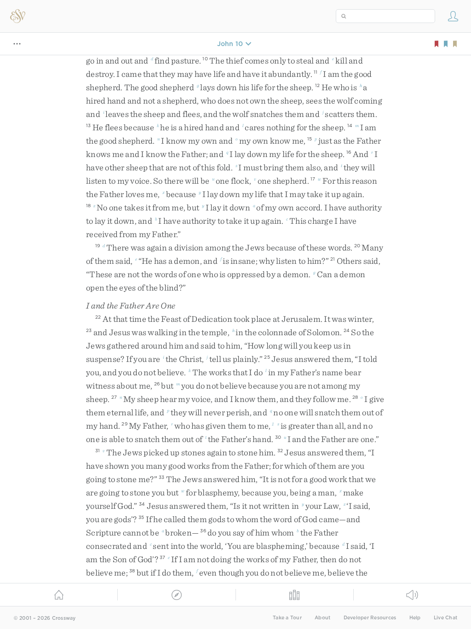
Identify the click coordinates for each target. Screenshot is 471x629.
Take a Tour (287, 618)
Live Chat (445, 618)
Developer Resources (370, 618)
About (322, 618)
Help (415, 618)
